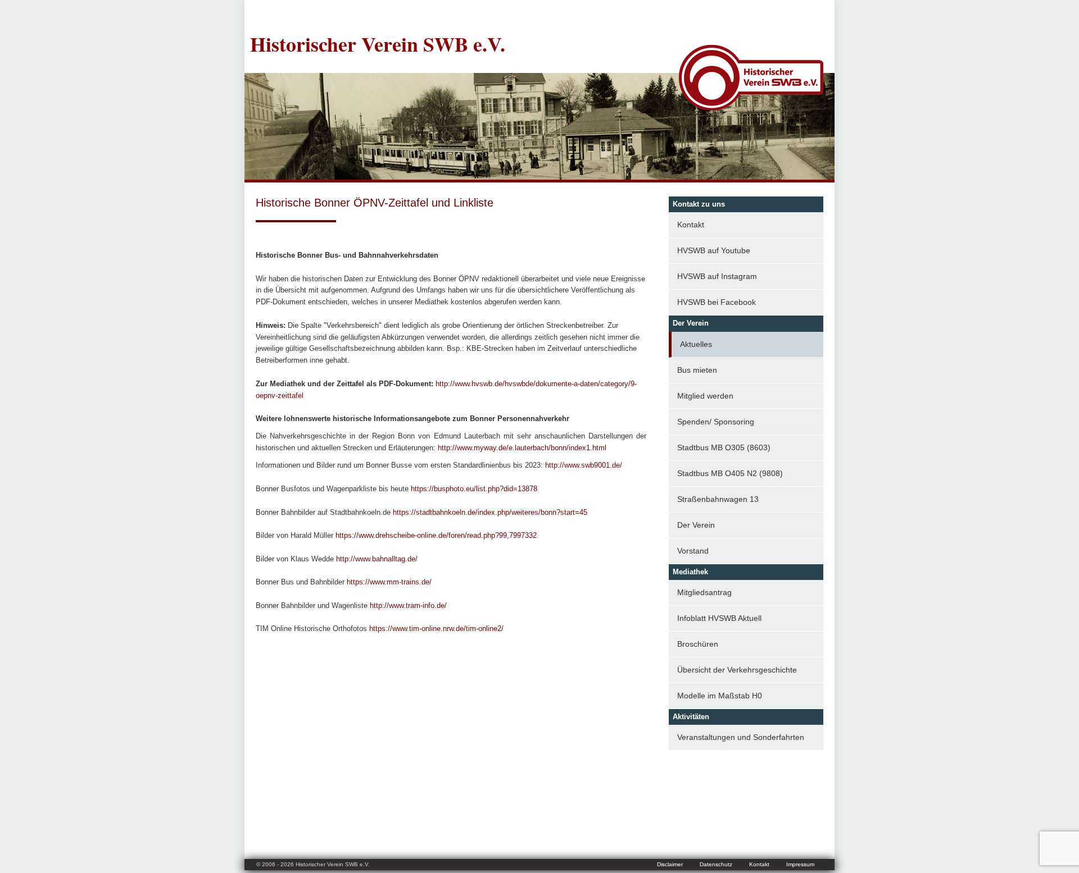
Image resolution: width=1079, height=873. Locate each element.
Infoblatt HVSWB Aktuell (719, 618)
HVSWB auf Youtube (713, 250)
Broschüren (697, 643)
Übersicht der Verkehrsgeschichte (737, 669)
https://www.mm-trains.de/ (389, 582)
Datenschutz (716, 864)
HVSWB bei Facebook (716, 302)
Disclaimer (670, 864)
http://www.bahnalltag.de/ (377, 559)
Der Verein (696, 524)
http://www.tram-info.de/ (408, 605)
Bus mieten (697, 369)
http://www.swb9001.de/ (583, 465)
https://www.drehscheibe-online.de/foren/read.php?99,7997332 (436, 535)
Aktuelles (696, 344)
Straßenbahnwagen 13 (718, 499)
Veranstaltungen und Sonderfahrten (740, 737)
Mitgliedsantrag (704, 592)
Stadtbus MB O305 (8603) (723, 447)
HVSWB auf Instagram (717, 276)
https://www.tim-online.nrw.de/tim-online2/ (436, 628)
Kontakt (690, 224)
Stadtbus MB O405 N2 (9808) (730, 473)
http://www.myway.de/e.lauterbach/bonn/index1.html (522, 448)
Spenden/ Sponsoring (715, 421)
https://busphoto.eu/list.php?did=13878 (474, 489)
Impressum (800, 864)
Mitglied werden (705, 395)
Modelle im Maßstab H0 (719, 695)
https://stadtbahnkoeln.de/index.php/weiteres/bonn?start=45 (490, 512)
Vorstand (693, 550)
